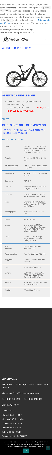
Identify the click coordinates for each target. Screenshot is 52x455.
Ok (26, 451)
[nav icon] (48, 39)
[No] (48, 448)
